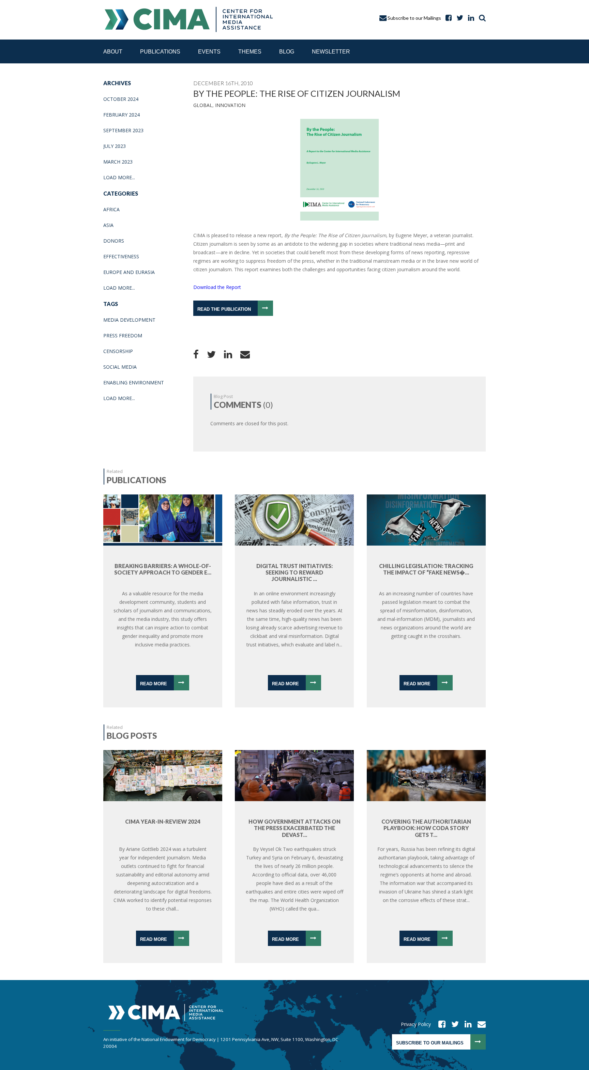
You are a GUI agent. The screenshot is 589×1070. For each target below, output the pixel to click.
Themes (249, 52)
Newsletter (331, 52)
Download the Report (217, 287)
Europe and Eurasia (129, 272)
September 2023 (123, 130)
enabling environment (133, 382)
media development (129, 320)
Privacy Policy (416, 1024)
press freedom (122, 335)
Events (209, 52)
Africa (111, 209)
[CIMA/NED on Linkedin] (466, 1024)
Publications (160, 52)
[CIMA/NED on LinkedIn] (469, 18)
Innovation (230, 105)
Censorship (118, 351)
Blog (286, 52)
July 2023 (114, 146)
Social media (120, 367)
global (202, 105)
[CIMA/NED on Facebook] (439, 1024)
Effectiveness (121, 256)
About (112, 52)
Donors (113, 241)
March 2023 (118, 161)
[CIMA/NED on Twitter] (453, 1024)
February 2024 (121, 114)
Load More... (119, 177)
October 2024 (120, 99)
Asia (108, 225)
